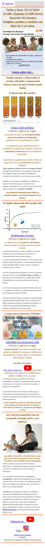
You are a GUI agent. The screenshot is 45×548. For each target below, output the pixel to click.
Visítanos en (18, 521)
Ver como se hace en (13, 370)
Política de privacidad (22, 535)
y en (19, 530)
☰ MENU (8, 3)
